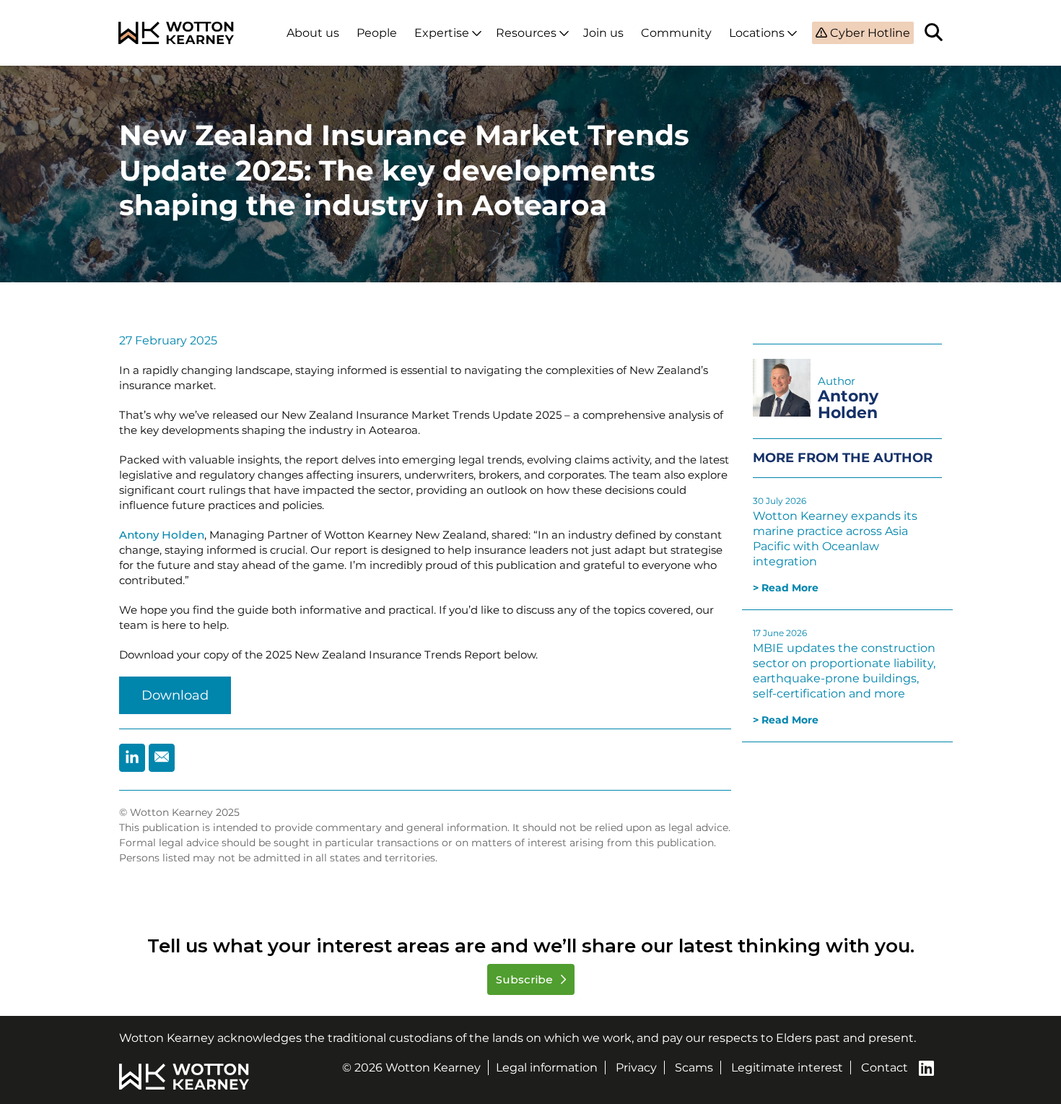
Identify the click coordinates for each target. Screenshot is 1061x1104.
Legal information (547, 1067)
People (377, 33)
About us (313, 33)
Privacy (636, 1067)
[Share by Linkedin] (132, 758)
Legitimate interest (787, 1067)
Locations (757, 33)
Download (175, 695)
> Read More (785, 587)
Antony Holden (161, 535)
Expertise (441, 33)
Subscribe (526, 979)
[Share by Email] (162, 758)
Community (676, 33)
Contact (884, 1067)
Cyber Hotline (868, 33)
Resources (526, 33)
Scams (694, 1067)
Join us (603, 33)
